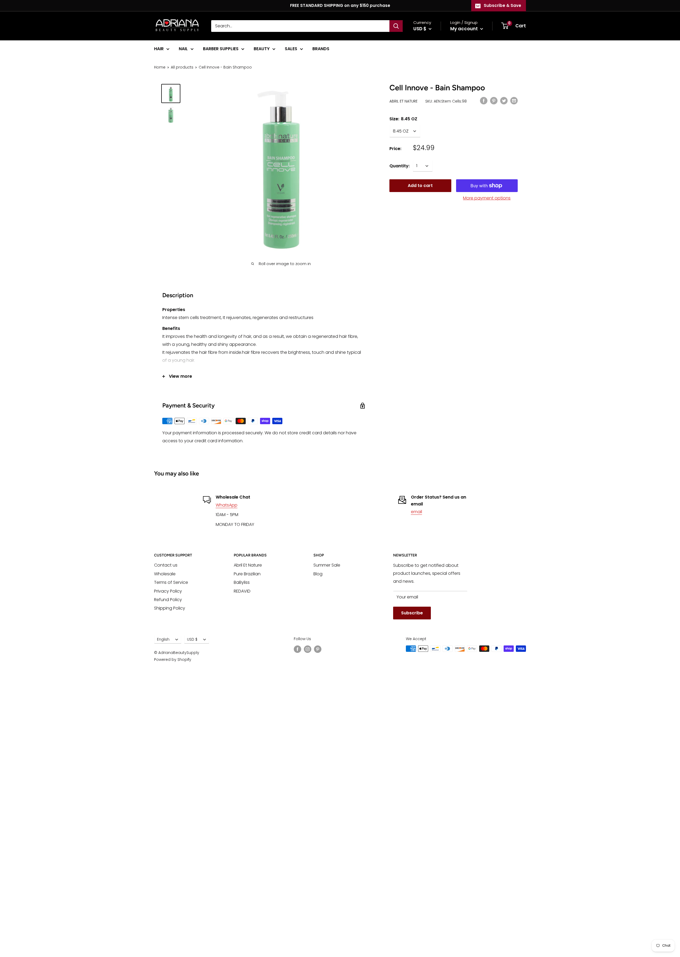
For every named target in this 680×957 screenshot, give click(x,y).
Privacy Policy (168, 591)
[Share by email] (514, 101)
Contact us (165, 565)
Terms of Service (171, 582)
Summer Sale (326, 565)
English (163, 639)
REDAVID (242, 591)
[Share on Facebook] (483, 101)
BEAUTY (262, 49)
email (416, 512)
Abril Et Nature (248, 565)
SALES (291, 49)
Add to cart (420, 185)
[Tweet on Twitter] (504, 101)
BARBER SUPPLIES (221, 49)
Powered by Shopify (172, 659)
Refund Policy (168, 600)
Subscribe (412, 613)
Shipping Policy (169, 608)
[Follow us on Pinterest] (317, 649)
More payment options (487, 198)
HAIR (159, 49)
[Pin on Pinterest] (494, 101)
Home (159, 67)
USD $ (192, 639)
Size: (403, 119)
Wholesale (165, 574)
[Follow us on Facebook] (297, 649)
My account (464, 28)
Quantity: (399, 166)
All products (182, 67)
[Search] (396, 26)
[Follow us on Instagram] (307, 649)
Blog (317, 574)
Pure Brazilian (247, 574)
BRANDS (320, 49)
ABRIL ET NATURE (403, 101)
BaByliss (242, 582)
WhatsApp (226, 505)
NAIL (183, 49)
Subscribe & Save (502, 5)
